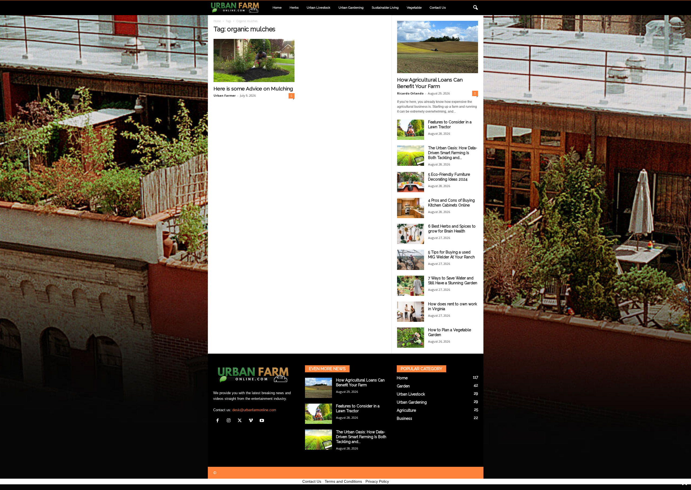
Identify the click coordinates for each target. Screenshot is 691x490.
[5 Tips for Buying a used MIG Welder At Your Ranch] (410, 260)
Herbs (294, 7)
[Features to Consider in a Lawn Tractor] (410, 130)
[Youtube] (262, 421)
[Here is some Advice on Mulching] (254, 60)
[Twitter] (240, 421)
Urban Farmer (225, 95)
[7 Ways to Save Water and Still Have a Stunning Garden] (410, 286)
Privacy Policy (377, 481)
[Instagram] (229, 421)
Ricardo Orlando (410, 93)
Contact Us (311, 481)
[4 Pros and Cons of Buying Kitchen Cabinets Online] (410, 208)
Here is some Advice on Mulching (253, 89)
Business (404, 418)
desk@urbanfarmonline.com (254, 410)
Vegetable (414, 7)
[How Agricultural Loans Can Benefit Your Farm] (437, 47)
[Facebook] (218, 421)
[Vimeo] (252, 421)
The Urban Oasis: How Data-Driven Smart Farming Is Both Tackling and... (452, 153)
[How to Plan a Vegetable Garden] (410, 337)
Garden (403, 386)
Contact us (438, 7)
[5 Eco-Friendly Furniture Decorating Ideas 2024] (410, 182)
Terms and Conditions (343, 481)
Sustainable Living (385, 7)
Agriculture (406, 410)
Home (277, 7)
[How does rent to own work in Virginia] (410, 312)
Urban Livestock (318, 7)
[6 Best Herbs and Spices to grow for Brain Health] (410, 234)
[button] (475, 8)
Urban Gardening (351, 7)
